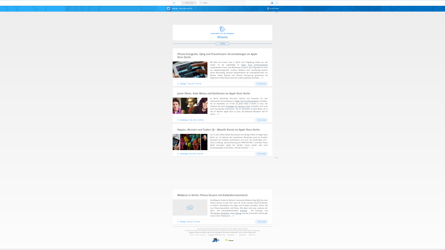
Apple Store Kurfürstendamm (254, 65)
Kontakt (277, 3)
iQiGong (238, 213)
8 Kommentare (261, 120)
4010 (258, 200)
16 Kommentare (261, 84)
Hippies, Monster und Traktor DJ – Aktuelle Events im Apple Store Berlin (218, 129)
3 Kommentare (261, 222)
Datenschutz (242, 235)
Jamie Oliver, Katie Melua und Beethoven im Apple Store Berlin (213, 93)
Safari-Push (252, 235)
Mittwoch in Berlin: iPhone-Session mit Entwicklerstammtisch (212, 195)
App (272, 3)
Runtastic (243, 211)
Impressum (231, 235)
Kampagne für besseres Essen (238, 106)
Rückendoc (225, 213)
